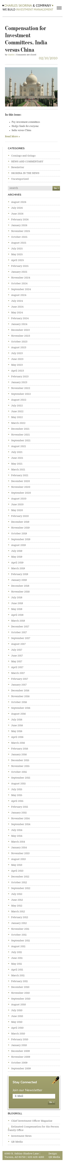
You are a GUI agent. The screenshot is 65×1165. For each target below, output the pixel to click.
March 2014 (18, 842)
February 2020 (20, 516)
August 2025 (18, 243)
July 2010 (16, 1010)
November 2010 (20, 993)
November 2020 (20, 487)
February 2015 (19, 807)
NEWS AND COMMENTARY (27, 161)
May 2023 (17, 365)
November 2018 (20, 592)
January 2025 (19, 272)
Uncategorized (20, 179)
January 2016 (19, 754)
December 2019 (20, 522)
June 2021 (17, 458)
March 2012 (18, 911)
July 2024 (17, 301)
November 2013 (20, 853)
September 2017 (20, 638)
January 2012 (19, 923)
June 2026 (17, 214)
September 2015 (20, 778)
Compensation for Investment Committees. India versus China (26, 37)
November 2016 (20, 696)
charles (11, 55)
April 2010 (17, 1028)
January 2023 (19, 382)
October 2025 (19, 237)
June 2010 (17, 1016)
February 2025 (19, 266)
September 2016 (20, 708)
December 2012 (20, 877)
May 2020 (17, 510)
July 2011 (16, 952)
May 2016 (16, 731)
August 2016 (18, 714)
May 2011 (16, 964)
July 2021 (16, 452)
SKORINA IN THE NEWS (25, 173)
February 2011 (19, 981)
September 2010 (20, 999)
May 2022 (17, 417)
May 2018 (16, 609)
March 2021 (18, 470)
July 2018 (16, 597)
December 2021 (20, 429)
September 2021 (20, 440)
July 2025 (17, 249)
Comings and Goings (23, 156)
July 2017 (16, 650)
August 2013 (18, 859)
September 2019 (20, 539)
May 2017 (16, 661)
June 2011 (16, 958)
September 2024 (21, 289)
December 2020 (20, 481)
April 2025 (17, 260)
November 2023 (20, 336)
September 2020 (21, 493)
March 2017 (18, 673)
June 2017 (17, 656)
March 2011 (17, 975)
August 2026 (18, 202)
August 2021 (18, 446)
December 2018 (20, 586)
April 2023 (17, 371)
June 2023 (17, 359)
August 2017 (18, 644)
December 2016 (20, 690)
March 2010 (18, 1034)
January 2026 (19, 225)
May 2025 (17, 254)
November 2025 (20, 231)
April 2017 (17, 667)
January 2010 (19, 1045)
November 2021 (20, 435)
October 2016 (19, 702)
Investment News (21, 1136)
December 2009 (20, 1051)
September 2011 (20, 941)
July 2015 (16, 789)
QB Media (17, 1142)
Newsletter (17, 167)
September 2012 (20, 888)
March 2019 (18, 568)
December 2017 (20, 627)
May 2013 (16, 865)
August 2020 (18, 499)
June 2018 (17, 603)
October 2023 (19, 342)
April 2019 (17, 563)
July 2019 (16, 551)
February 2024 (20, 318)
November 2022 (20, 388)
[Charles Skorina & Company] (27, 7)
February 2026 (20, 219)
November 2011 (20, 929)
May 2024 (17, 313)
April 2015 (17, 801)
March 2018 (18, 621)
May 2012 (16, 906)
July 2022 (17, 406)
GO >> (56, 188)
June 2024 (17, 307)
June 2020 (17, 504)
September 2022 (21, 394)
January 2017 (19, 685)
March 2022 (18, 423)
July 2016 (16, 720)
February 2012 (19, 917)
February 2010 (19, 1039)
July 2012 (16, 894)
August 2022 (18, 400)
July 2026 (17, 208)
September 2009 (21, 1068)
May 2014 (16, 836)
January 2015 (19, 813)
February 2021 (19, 475)
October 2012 (19, 882)
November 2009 (20, 1057)
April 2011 (17, 970)
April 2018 (17, 615)
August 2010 (18, 1005)
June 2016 (17, 725)
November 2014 (20, 818)
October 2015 (19, 772)
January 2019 (19, 580)
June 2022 (17, 411)
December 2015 (20, 760)
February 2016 (19, 749)
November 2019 (20, 528)
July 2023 (17, 353)
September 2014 (20, 824)
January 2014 (19, 848)
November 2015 (20, 766)
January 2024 (19, 324)
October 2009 (19, 1063)
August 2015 (18, 784)
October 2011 (18, 935)
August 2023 (18, 347)
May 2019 (16, 557)
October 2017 (19, 632)
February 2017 (19, 679)
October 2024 (19, 283)
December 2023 (20, 330)
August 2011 (18, 946)
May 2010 (16, 1022)
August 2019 (18, 545)
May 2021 (16, 464)
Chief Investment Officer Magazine (31, 1121)
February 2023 (19, 376)
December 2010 (20, 987)
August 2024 (18, 295)
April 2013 (17, 871)
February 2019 (19, 574)
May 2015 (16, 795)
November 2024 (20, 278)
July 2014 (16, 830)
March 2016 (18, 743)
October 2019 (19, 533)
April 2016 (17, 737)
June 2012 (17, 900)
